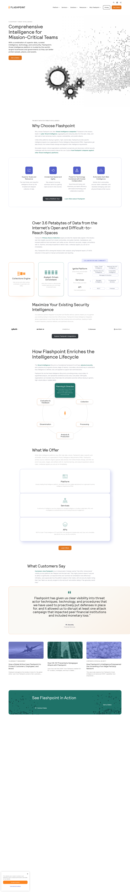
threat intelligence (44, 365)
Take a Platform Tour (52, 199)
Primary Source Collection (51, 238)
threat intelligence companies (66, 131)
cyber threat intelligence (49, 134)
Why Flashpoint (94, 7)
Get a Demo (116, 7)
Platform (55, 7)
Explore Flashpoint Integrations (65, 336)
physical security (87, 365)
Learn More (65, 548)
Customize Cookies (15, 886)
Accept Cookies (15, 882)
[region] (15, 881)
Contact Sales (42, 708)
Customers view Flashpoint (44, 571)
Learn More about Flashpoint (75, 199)
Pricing (107, 7)
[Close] (27, 874)
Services (64, 7)
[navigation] (73, 7)
